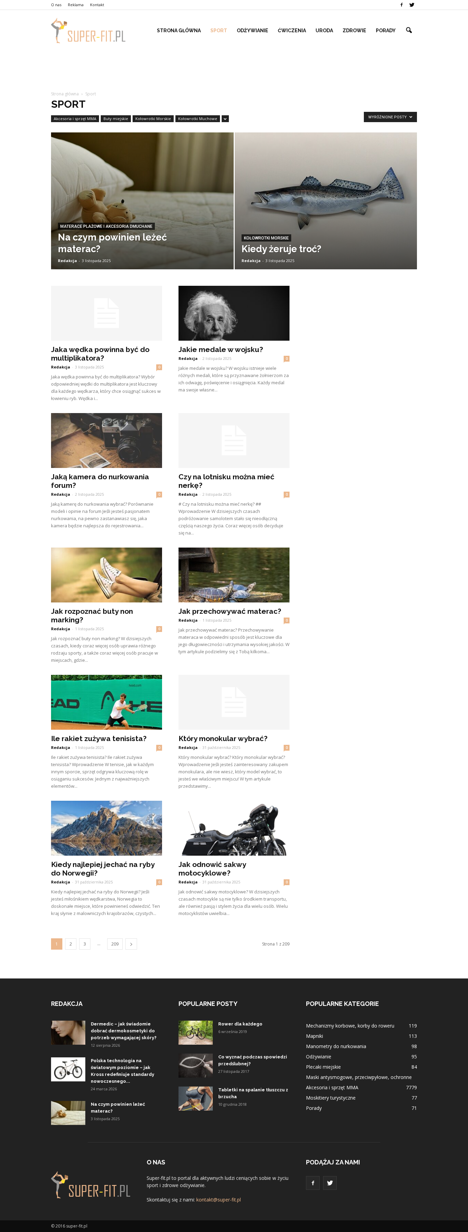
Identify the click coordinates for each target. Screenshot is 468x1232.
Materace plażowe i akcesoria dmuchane (106, 226)
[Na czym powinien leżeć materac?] (142, 205)
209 (115, 944)
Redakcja (67, 260)
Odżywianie (252, 30)
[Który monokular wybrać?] (234, 702)
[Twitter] (412, 5)
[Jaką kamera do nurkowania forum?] (106, 440)
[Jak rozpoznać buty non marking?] (106, 575)
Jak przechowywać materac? (229, 611)
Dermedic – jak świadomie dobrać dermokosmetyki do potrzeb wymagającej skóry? (124, 1030)
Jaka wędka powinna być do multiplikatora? (100, 353)
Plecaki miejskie (323, 1067)
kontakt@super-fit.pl (218, 1199)
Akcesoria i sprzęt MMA (75, 118)
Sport (218, 30)
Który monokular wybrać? (223, 738)
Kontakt (97, 4)
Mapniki (314, 1036)
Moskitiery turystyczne (331, 1097)
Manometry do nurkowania (336, 1046)
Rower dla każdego (240, 1023)
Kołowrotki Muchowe (197, 118)
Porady (386, 30)
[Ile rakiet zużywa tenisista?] (106, 702)
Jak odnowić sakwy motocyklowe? (212, 868)
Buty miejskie (115, 118)
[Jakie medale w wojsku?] (234, 313)
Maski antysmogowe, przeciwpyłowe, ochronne (359, 1077)
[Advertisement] (234, 67)
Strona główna (179, 30)
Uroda (324, 30)
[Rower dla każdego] (195, 1033)
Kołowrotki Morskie (153, 118)
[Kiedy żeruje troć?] (326, 207)
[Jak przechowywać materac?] (234, 575)
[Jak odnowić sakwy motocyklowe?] (234, 828)
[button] (409, 30)
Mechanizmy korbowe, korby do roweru (350, 1025)
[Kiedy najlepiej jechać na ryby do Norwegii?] (106, 828)
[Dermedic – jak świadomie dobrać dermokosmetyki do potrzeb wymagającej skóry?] (68, 1033)
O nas (56, 4)
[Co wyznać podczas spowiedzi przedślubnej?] (195, 1066)
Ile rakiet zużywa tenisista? (99, 738)
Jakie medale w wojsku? (220, 349)
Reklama (76, 4)
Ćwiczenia (292, 30)
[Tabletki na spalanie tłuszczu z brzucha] (195, 1099)
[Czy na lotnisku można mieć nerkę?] (234, 440)
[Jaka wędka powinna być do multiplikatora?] (106, 313)
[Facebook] (401, 5)
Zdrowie (354, 30)
